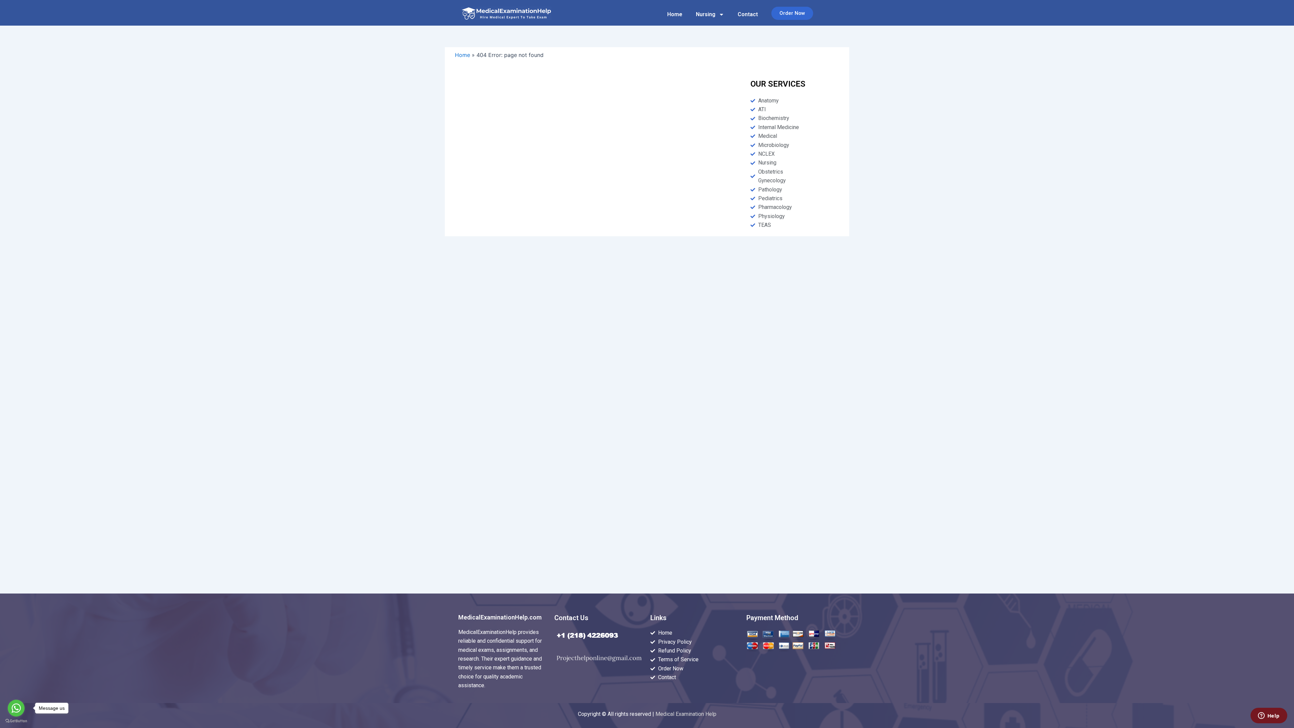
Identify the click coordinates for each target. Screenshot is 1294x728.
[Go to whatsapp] (16, 708)
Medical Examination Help (685, 714)
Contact (748, 14)
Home (674, 14)
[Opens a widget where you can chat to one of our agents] (1268, 716)
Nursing (705, 14)
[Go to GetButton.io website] (16, 721)
